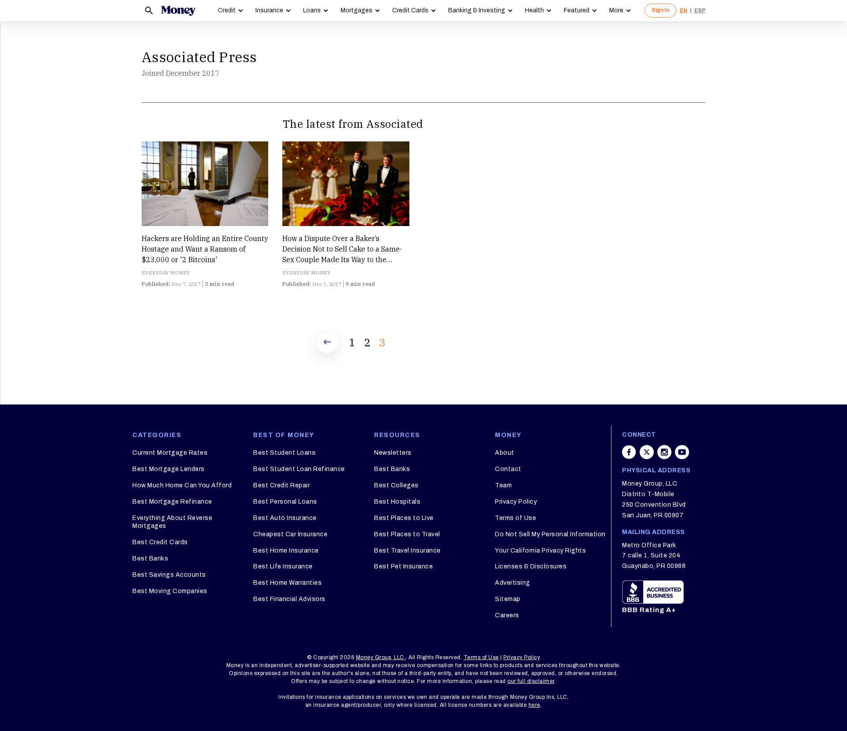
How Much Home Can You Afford (182, 485)
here (534, 705)
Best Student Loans (284, 452)
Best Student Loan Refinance (299, 469)
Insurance (269, 10)
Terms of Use (515, 518)
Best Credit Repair (281, 485)
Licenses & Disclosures (530, 566)
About (504, 452)
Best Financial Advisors (289, 599)
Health (534, 10)
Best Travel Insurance (407, 550)
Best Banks (150, 558)
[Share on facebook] (629, 452)
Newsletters (393, 452)
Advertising (512, 582)
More (616, 10)
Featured (576, 10)
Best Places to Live (404, 518)
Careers (507, 615)
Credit (227, 10)
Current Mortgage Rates (169, 452)
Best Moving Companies (169, 591)
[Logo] (178, 10)
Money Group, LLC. (381, 657)
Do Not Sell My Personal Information (550, 534)
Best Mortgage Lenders (168, 469)
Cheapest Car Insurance (290, 534)
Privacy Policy (516, 501)
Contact (508, 469)
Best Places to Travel (407, 534)
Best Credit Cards (160, 542)
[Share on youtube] (682, 452)
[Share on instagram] (664, 452)
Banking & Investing (476, 10)
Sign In (660, 10)
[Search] (149, 10)
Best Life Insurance (283, 566)
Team (503, 485)
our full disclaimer (531, 681)
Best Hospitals (397, 501)
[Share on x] (647, 452)
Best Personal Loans (285, 501)
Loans (312, 10)
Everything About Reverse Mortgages (172, 522)
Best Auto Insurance (285, 518)
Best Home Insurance (286, 550)
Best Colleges (396, 485)
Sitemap (508, 599)
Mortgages (356, 10)
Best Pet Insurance (403, 566)
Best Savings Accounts (169, 574)
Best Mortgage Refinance (172, 501)
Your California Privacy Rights (540, 550)
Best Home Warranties (287, 582)
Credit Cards (410, 10)
